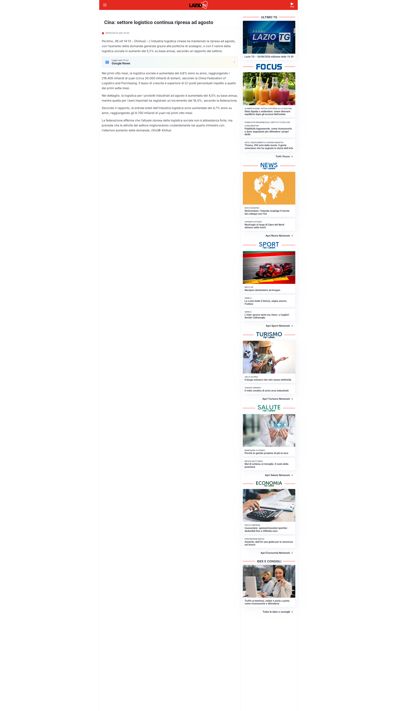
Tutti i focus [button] (283, 156)
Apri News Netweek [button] (277, 235)
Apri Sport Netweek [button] (278, 325)
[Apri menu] (105, 5)
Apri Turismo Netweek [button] (276, 398)
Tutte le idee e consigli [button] (276, 611)
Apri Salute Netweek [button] (277, 475)
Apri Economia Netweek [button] (275, 552)
